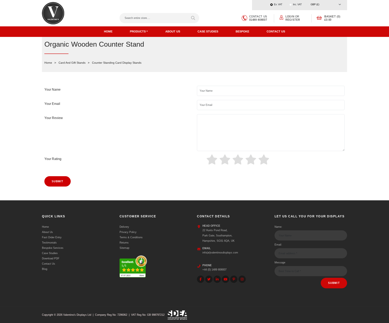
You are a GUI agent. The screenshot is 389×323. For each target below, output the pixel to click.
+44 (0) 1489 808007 (214, 269)
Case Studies (208, 31)
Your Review (53, 118)
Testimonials (49, 242)
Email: (278, 244)
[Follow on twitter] (209, 279)
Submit (57, 181)
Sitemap (124, 247)
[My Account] (281, 17)
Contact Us (276, 31)
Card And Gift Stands (72, 62)
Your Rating (52, 159)
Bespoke (242, 31)
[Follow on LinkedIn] (217, 279)
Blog (44, 268)
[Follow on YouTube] (225, 279)
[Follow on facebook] (200, 279)
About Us (172, 31)
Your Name (52, 89)
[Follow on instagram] (242, 279)
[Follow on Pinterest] (233, 279)
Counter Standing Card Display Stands (116, 62)
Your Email (52, 103)
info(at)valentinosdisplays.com (220, 252)
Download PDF (50, 258)
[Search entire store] (193, 18)
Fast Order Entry (52, 237)
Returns (124, 242)
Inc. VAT (297, 4)
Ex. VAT (278, 4)
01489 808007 (258, 19)
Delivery (124, 226)
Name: (278, 226)
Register (292, 19)
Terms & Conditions (131, 237)
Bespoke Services (52, 247)
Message (280, 262)
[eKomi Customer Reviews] (133, 265)
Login (289, 16)
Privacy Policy (128, 232)
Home (108, 31)
